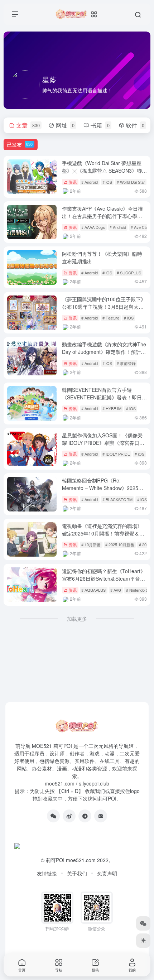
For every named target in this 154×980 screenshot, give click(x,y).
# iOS (107, 182)
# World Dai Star (131, 182)
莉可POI (55, 860)
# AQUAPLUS (93, 590)
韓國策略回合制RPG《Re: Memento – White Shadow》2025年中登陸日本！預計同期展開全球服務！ (102, 491)
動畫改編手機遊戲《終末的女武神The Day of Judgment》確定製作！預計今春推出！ (104, 352)
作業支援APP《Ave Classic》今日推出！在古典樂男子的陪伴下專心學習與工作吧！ (102, 216)
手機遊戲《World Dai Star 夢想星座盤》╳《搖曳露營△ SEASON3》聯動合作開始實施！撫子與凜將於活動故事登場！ (104, 174)
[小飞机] (84, 816)
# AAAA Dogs (93, 227)
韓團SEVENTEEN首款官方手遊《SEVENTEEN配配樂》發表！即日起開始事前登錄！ (104, 397)
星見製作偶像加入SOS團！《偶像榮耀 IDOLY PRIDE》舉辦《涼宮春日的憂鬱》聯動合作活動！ (103, 443)
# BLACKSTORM (117, 499)
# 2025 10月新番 (119, 544)
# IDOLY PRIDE (116, 454)
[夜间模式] (143, 940)
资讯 (73, 182)
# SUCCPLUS (129, 272)
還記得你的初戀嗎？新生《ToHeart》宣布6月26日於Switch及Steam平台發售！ (103, 578)
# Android (89, 182)
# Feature (110, 318)
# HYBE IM (111, 408)
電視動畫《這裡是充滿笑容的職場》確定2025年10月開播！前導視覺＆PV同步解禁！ (104, 533)
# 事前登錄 (126, 363)
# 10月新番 (91, 544)
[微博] (69, 816)
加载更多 (77, 618)
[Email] (100, 816)
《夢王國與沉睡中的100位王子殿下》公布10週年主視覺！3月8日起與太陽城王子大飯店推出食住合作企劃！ (104, 307)
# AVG (115, 590)
